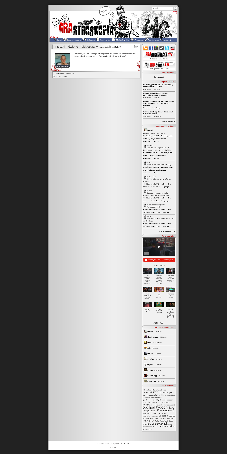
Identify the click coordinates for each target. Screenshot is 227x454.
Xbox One (156, 427)
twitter (167, 48)
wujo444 (150, 365)
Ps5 (166, 416)
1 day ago (156, 141)
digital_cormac (153, 337)
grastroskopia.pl (149, 400)
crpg (164, 390)
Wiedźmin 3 (147, 427)
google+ (156, 48)
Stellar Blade (159, 421)
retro (146, 420)
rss (145, 48)
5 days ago (165, 201)
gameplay (168, 395)
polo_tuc (150, 343)
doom (152, 395)
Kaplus (150, 370)
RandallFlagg (152, 376)
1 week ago (165, 212)
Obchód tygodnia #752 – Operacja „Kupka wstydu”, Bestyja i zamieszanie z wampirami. (157, 138)
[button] (162, 265)
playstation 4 (151, 411)
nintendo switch (155, 405)
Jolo (149, 348)
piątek (145, 411)
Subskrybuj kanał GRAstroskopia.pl (160, 260)
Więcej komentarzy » (167, 231)
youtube (172, 48)
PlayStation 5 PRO (150, 413)
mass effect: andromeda (161, 402)
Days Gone (162, 392)
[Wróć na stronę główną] (113, 24)
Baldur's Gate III (148, 390)
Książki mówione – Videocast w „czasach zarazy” (88, 46)
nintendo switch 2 (169, 405)
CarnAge (150, 359)
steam (161, 48)
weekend (159, 423)
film (163, 395)
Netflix (146, 404)
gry (157, 400)
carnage (61, 73)
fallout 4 (158, 395)
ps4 (163, 416)
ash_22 (150, 354)
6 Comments (61, 76)
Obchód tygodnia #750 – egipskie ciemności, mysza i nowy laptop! (155, 94)
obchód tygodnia (157, 407)
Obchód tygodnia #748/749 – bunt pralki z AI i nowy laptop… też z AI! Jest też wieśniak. (158, 103)
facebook (151, 48)
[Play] (159, 247)
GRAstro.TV (158, 55)
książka (150, 402)
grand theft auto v (156, 397)
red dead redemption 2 (151, 418)
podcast (162, 413)
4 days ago (165, 187)
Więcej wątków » (168, 121)
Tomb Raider (168, 421)
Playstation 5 (165, 410)
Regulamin (113, 447)
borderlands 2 (157, 390)
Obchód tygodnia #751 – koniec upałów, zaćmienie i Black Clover (158, 86)
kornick (150, 130)
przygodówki (157, 416)
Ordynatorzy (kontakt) (122, 444)
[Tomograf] (136, 47)
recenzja (172, 416)
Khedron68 (151, 381)
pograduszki (148, 416)
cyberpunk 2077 (150, 392)
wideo (169, 424)
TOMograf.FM (158, 65)
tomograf (147, 424)
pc (172, 407)
